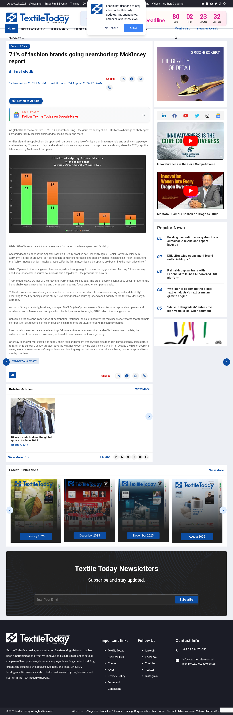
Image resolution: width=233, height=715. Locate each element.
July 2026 (197, 537)
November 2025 (89, 535)
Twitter (149, 669)
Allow (133, 28)
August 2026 (143, 536)
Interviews (15, 38)
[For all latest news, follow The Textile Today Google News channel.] (146, 457)
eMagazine (35, 3)
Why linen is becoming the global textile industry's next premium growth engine (189, 292)
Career (161, 711)
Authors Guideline (173, 3)
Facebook (151, 656)
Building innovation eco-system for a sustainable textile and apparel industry (192, 241)
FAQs (111, 669)
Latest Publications (23, 470)
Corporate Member (145, 711)
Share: (110, 78)
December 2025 (36, 535)
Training (74, 3)
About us (77, 711)
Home (11, 28)
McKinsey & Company (24, 361)
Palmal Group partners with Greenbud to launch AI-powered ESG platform (192, 274)
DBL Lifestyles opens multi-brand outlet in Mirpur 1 (190, 257)
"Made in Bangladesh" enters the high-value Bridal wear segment (189, 309)
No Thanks (111, 28)
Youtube (150, 663)
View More (142, 389)
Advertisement (186, 711)
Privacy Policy (116, 676)
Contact (113, 663)
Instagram (151, 676)
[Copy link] (109, 87)
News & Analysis (32, 28)
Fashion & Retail (85, 28)
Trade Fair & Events (56, 3)
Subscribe (186, 599)
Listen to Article (28, 101)
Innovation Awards (207, 28)
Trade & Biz (58, 28)
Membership (182, 28)
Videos (156, 3)
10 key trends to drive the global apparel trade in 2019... (31, 439)
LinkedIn (150, 650)
